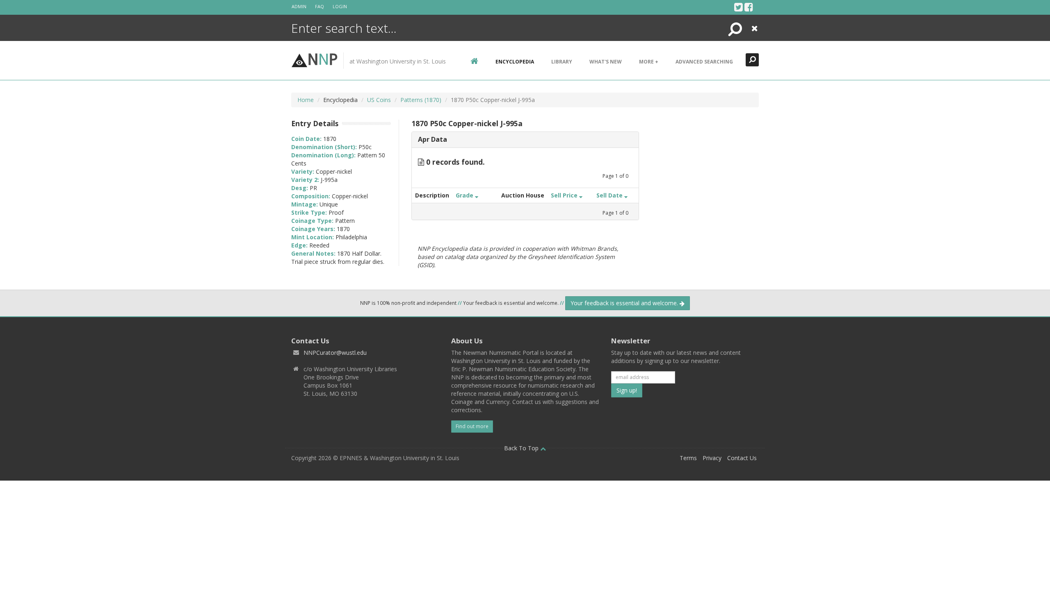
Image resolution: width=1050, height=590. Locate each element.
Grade (465, 195)
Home (305, 100)
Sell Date (610, 195)
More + (648, 61)
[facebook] (748, 7)
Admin (299, 6)
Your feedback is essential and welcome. (625, 303)
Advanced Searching (704, 61)
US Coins (379, 100)
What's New (605, 61)
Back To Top (522, 448)
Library (561, 61)
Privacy (712, 458)
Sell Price (565, 195)
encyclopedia (514, 61)
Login (340, 6)
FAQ (319, 6)
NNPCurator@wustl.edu (335, 352)
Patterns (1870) (420, 100)
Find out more (472, 426)
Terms (688, 458)
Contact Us (742, 458)
